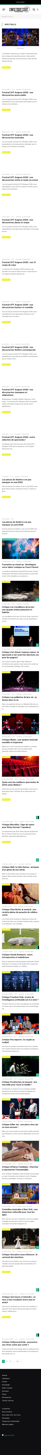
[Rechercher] (33, 9)
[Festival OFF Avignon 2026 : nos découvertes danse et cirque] (20, 204)
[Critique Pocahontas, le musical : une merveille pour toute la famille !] (20, 1066)
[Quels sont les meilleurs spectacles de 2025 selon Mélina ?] (20, 766)
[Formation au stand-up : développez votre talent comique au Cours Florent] (20, 548)
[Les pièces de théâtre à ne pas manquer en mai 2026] (20, 464)
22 (17, 1361)
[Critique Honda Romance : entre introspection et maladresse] (20, 939)
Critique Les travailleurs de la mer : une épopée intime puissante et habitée (18, 610)
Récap (4, 1394)
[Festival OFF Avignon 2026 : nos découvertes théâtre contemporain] (20, 331)
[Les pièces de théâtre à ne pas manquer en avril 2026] (20, 506)
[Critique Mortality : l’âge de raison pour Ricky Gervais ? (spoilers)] (20, 808)
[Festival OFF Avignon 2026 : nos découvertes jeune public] (20, 76)
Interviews (5, 1391)
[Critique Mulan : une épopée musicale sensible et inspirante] (20, 724)
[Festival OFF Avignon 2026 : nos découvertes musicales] (20, 119)
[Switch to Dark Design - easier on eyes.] (37, 9)
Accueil (4, 16)
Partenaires (6, 1418)
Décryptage (6, 1385)
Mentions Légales (7, 1424)
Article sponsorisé (9, 539)
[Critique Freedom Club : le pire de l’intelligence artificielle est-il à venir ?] (20, 981)
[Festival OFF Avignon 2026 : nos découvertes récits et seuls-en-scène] (20, 161)
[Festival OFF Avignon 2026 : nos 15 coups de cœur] (20, 246)
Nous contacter (7, 1412)
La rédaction (6, 1408)
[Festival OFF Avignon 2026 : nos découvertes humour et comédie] (20, 289)
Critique (4, 1381)
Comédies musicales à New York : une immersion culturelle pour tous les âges (20, 1212)
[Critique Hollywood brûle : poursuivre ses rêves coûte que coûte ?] (20, 1326)
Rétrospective (6, 1397)
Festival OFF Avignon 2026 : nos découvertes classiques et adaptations (17, 392)
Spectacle (6, 67)
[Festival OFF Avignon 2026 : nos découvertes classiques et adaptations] (20, 374)
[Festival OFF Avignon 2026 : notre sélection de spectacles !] (20, 421)
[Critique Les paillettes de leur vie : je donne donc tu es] (20, 681)
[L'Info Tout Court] (19, 9)
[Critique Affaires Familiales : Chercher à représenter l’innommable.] (20, 1151)
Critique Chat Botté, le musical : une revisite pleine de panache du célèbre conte (19, 912)
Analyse (4, 1375)
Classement (6, 1378)
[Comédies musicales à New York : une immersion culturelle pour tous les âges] (20, 1193)
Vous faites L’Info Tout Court (11, 1415)
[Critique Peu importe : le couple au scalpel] (20, 1023)
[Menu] (3, 9)
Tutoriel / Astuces (8, 1400)
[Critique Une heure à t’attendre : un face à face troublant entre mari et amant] (20, 1281)
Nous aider (20, 2)
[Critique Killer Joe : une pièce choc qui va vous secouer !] (20, 1108)
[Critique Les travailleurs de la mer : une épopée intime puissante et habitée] (20, 591)
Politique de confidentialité (10, 1421)
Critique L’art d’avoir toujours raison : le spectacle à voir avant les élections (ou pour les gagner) (20, 655)
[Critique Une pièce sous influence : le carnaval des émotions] (20, 1238)
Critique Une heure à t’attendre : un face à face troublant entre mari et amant (19, 1299)
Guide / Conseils (7, 1388)
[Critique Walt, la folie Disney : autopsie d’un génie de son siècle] (20, 851)
